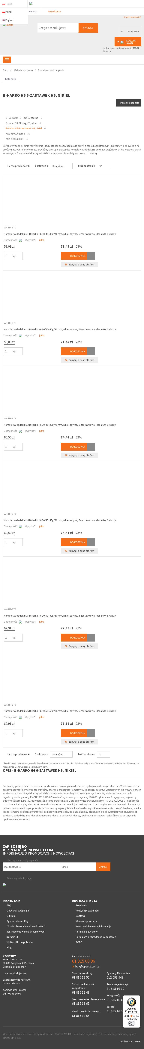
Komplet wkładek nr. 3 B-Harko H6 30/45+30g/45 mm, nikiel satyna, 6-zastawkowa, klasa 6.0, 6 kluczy (60, 424)
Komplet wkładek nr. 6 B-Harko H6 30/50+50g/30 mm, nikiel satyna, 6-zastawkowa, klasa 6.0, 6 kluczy (60, 711)
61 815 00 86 (83, 961)
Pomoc (32, 11)
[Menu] (138, 997)
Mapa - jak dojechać (15, 973)
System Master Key (17, 921)
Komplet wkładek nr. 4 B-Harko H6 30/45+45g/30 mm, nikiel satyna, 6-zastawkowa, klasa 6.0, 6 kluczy (60, 520)
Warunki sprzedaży (86, 921)
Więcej (93, 153)
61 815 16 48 (80, 992)
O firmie (11, 915)
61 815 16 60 (115, 988)
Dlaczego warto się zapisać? (22, 860)
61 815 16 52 (80, 977)
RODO (79, 942)
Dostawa (81, 915)
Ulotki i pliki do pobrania (20, 942)
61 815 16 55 (80, 1015)
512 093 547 (115, 977)
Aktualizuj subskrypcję (19, 878)
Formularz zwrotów (87, 931)
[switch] (131, 1023)
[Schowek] (91, 256)
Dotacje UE (13, 937)
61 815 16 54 (115, 1011)
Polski (9, 3)
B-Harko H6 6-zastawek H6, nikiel (24, 128)
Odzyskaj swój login (18, 910)
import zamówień (132, 17)
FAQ (9, 905)
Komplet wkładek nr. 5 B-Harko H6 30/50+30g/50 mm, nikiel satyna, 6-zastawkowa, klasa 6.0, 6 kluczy (60, 615)
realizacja (125, 1041)
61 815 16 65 (80, 1003)
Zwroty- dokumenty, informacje (93, 926)
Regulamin (81, 905)
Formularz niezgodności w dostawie (96, 937)
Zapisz (103, 866)
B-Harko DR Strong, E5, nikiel (21, 123)
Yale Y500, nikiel (14, 139)
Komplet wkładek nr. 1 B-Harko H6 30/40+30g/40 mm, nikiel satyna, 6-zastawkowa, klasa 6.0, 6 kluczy (60, 234)
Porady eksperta (129, 102)
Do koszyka (77, 256)
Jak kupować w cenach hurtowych (25, 931)
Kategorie (10, 79)
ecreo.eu (136, 1041)
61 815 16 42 (115, 1000)
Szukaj (88, 28)
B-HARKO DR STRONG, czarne (22, 117)
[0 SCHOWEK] (129, 35)
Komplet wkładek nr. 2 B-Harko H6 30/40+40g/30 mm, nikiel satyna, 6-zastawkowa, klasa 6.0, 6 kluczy (60, 329)
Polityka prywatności (87, 910)
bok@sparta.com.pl (87, 966)
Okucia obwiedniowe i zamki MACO (26, 926)
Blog (9, 947)
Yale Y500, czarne (15, 133)
